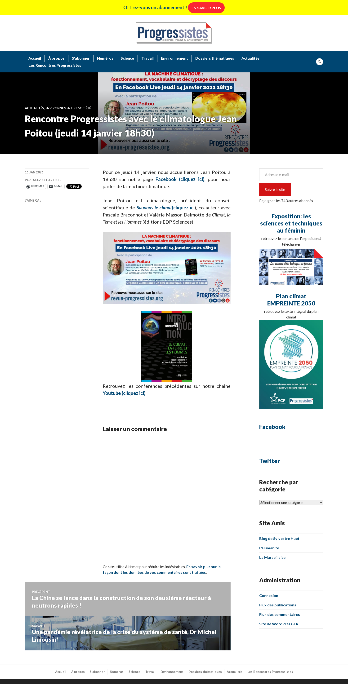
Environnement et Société (68, 108)
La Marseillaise (272, 557)
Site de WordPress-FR (278, 624)
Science (127, 58)
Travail (147, 58)
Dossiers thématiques (214, 58)
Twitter (269, 460)
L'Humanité (269, 548)
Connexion (268, 595)
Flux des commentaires (279, 614)
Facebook (272, 426)
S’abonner (81, 58)
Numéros (105, 58)
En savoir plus (206, 7)
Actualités (250, 58)
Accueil (34, 58)
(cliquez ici (166, 207)
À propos (56, 58)
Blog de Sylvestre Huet (279, 538)
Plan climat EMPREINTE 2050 (291, 299)
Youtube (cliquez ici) (124, 393)
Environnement (174, 58)
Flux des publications (277, 605)
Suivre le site (275, 189)
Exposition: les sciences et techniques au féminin (291, 223)
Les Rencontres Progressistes (55, 65)
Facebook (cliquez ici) (180, 179)
